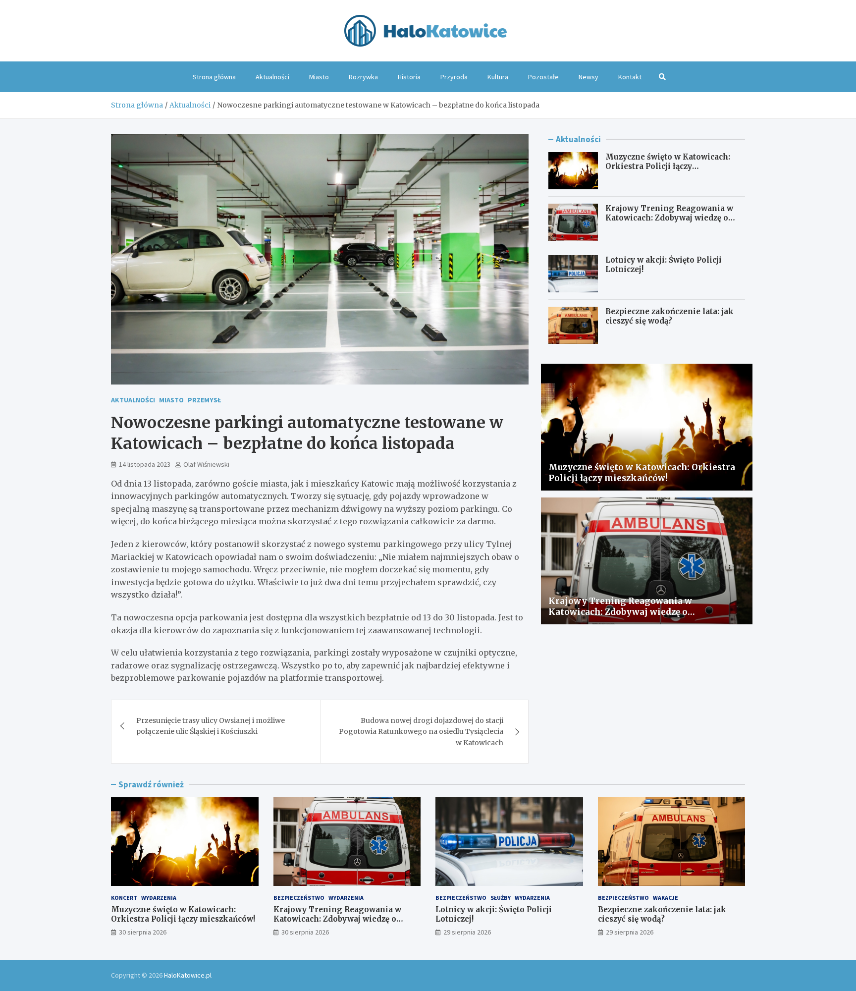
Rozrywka (363, 76)
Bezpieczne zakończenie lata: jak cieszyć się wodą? (669, 316)
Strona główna (214, 76)
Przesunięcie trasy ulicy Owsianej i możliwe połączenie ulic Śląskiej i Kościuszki (210, 726)
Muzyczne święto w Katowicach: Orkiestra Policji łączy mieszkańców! (667, 166)
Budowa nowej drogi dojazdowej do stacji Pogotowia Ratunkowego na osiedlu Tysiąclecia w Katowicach (421, 731)
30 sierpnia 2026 (142, 932)
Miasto (319, 76)
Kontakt (630, 76)
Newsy (588, 76)
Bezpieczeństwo (298, 897)
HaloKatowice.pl (188, 975)
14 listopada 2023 (144, 464)
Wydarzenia (158, 897)
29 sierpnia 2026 (467, 932)
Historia (409, 76)
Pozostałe (543, 76)
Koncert (124, 897)
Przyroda (454, 76)
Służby (500, 897)
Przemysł (204, 399)
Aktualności (272, 76)
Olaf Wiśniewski (206, 464)
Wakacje (665, 897)
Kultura (497, 76)
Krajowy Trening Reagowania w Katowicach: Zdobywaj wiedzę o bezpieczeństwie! (669, 218)
